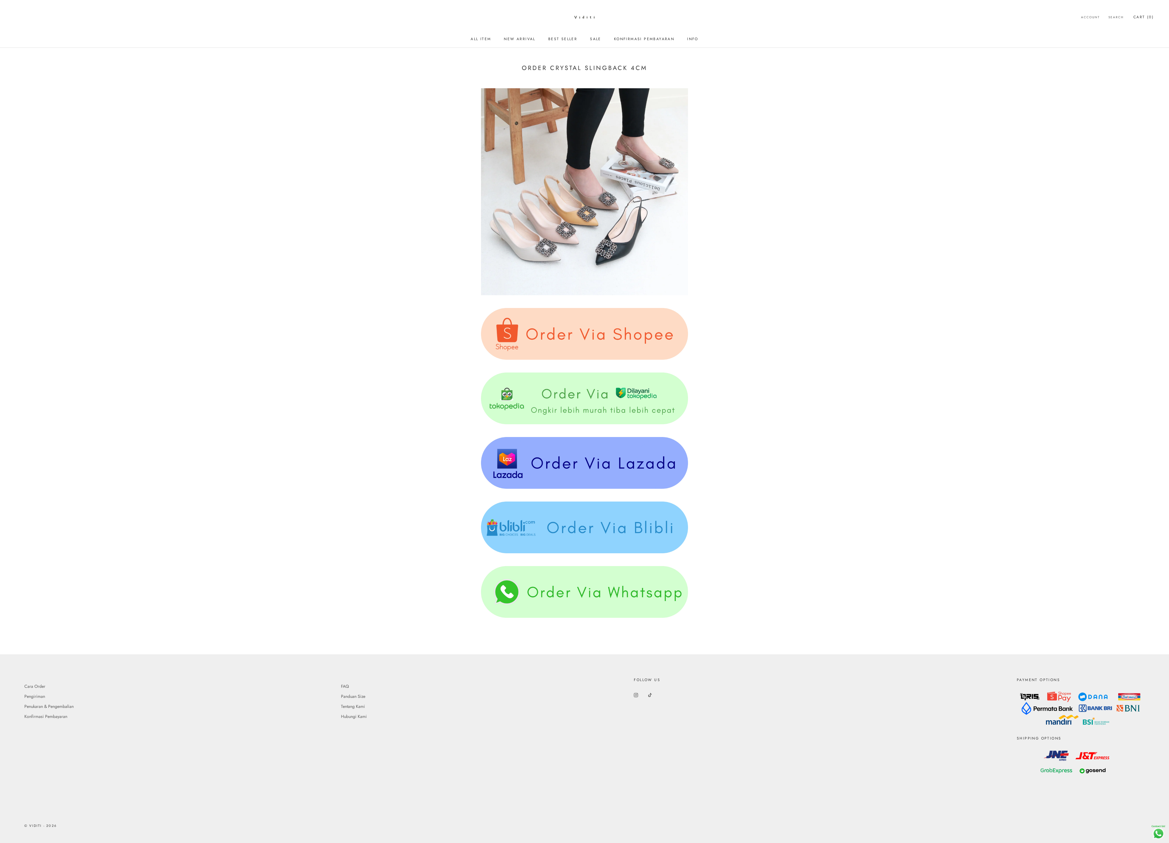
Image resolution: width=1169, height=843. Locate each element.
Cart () (1143, 17)
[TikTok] (650, 694)
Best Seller (562, 39)
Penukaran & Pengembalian (49, 706)
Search (1116, 17)
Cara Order (34, 686)
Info (692, 39)
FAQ (345, 686)
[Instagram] (636, 694)
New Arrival (519, 39)
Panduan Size (353, 696)
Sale (595, 39)
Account (1090, 17)
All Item (481, 39)
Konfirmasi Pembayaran (644, 39)
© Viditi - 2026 (40, 825)
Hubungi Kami (354, 716)
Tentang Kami (353, 706)
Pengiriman (34, 696)
